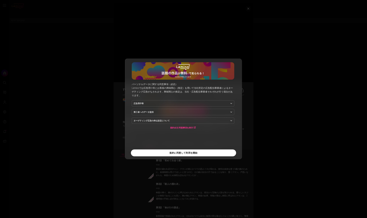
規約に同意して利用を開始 (183, 152)
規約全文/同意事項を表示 (181, 127)
